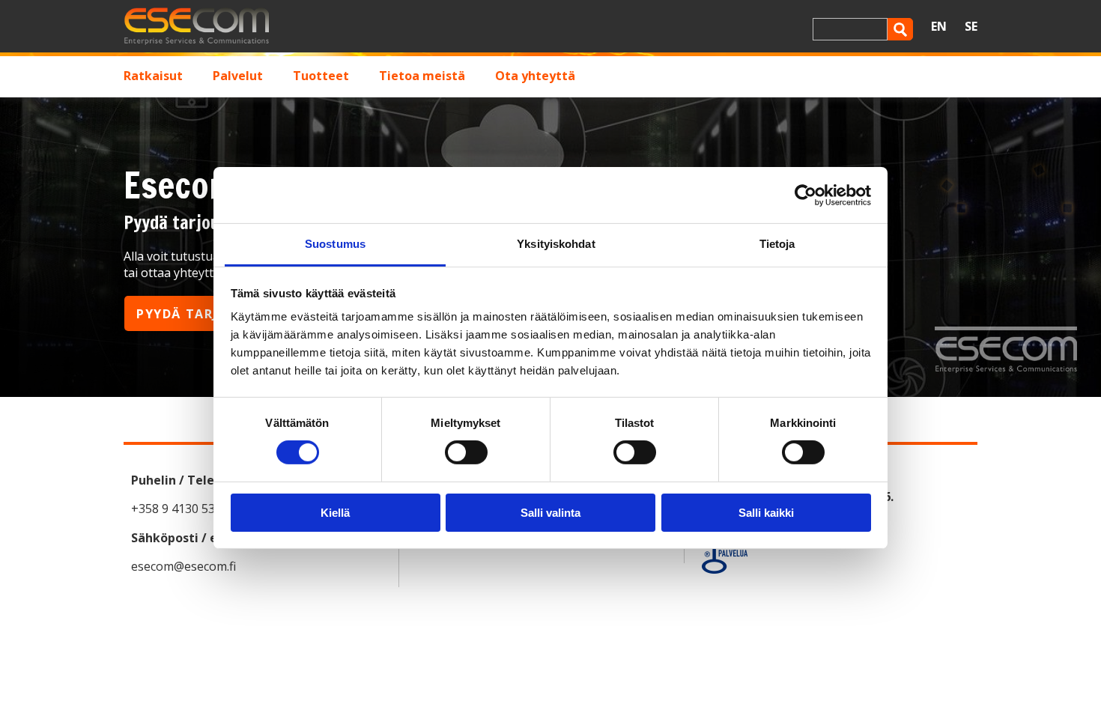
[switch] (466, 452)
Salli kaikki (766, 512)
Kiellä (335, 512)
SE (971, 26)
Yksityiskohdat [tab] (556, 243)
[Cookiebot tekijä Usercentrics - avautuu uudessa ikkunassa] (805, 194)
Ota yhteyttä (535, 75)
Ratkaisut (153, 75)
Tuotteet (321, 75)
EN (939, 26)
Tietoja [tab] (777, 243)
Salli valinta (550, 512)
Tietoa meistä (422, 75)
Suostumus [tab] (335, 243)
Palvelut (238, 75)
